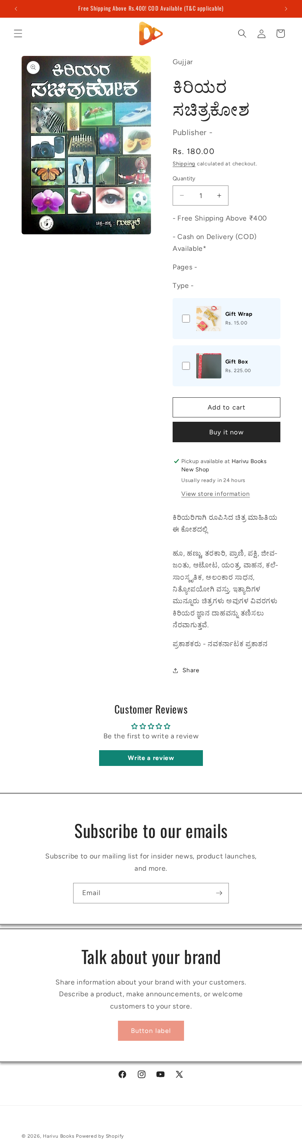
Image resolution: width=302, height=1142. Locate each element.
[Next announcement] (286, 8)
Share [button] (190, 670)
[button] (18, 33)
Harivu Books (58, 1136)
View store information (215, 493)
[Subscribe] (219, 893)
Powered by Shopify (100, 1136)
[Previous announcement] (16, 8)
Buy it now (226, 432)
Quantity (184, 178)
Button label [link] (151, 1030)
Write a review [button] (151, 758)
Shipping (184, 163)
